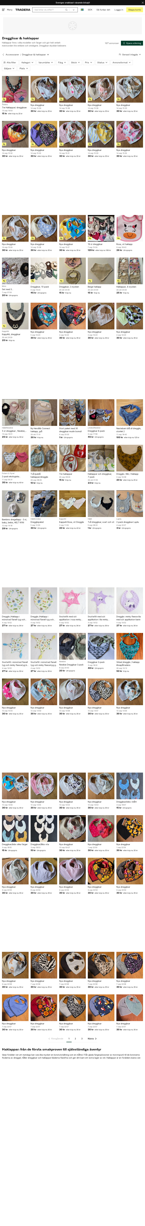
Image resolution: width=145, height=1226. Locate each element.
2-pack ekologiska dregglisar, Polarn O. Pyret (14, 476)
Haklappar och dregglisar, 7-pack (100, 475)
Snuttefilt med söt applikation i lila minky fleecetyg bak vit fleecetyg (101, 618)
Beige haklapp (94, 287)
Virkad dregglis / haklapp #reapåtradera (128, 663)
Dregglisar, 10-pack (40, 287)
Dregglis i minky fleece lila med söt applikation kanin (128, 618)
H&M (90, 519)
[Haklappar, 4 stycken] (129, 271)
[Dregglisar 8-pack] (101, 412)
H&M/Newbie (7, 428)
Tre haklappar (65, 474)
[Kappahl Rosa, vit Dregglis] (72, 503)
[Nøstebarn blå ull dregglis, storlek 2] (129, 412)
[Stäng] (142, 2)
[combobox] (51, 9)
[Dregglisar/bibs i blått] (129, 786)
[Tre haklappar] (72, 458)
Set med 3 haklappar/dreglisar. (11, 289)
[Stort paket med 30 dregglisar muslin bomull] (72, 412)
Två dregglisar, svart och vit (101, 522)
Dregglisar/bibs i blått (126, 802)
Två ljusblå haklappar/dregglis (39, 475)
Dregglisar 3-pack (96, 662)
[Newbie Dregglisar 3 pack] (72, 646)
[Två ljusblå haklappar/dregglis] (44, 458)
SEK (90, 10)
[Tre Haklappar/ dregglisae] (15, 89)
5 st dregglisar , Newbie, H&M (13, 431)
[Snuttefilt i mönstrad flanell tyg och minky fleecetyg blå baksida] (15, 646)
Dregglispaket (37, 522)
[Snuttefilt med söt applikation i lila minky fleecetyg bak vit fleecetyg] (101, 600)
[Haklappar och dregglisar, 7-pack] (101, 458)
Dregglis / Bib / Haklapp (127, 474)
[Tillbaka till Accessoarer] (3, 55)
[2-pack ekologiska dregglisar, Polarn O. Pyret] (15, 458)
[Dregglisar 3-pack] (101, 646)
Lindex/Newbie (94, 428)
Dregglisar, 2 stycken (69, 287)
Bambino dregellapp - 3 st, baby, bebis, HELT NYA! (14, 521)
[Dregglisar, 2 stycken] (72, 271)
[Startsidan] (22, 9)
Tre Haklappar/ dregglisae (14, 107)
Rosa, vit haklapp (124, 244)
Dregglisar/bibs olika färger (15, 844)
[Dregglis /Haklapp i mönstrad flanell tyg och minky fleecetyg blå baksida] (15, 600)
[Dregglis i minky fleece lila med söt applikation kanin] (129, 600)
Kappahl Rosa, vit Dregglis (71, 522)
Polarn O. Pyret (8, 473)
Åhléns (5, 105)
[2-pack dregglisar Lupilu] (129, 503)
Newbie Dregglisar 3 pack (71, 664)
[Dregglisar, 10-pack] (44, 271)
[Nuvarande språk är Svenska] (82, 9)
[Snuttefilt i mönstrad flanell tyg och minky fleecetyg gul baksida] (44, 646)
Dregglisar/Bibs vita (40, 844)
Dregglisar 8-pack (96, 431)
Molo (4, 286)
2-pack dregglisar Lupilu (127, 522)
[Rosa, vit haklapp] (129, 228)
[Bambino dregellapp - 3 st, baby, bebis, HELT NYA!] (15, 503)
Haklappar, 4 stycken (126, 287)
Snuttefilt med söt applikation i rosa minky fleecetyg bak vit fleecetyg (72, 618)
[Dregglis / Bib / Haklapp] (129, 458)
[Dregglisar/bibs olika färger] (15, 828)
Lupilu (118, 519)
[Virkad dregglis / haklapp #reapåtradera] (129, 646)
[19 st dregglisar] (101, 228)
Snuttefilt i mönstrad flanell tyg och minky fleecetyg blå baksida (15, 664)
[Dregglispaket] (44, 503)
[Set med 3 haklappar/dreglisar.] (15, 271)
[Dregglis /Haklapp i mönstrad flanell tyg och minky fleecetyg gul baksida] (44, 600)
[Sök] (66, 9)
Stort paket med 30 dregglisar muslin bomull (70, 430)
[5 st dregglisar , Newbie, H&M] (15, 412)
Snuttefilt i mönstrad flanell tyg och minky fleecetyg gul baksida (44, 664)
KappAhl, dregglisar (11, 334)
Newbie (62, 662)
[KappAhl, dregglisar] (15, 316)
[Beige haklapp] (101, 271)
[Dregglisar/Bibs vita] (44, 828)
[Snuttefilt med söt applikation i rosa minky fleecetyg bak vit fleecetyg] (72, 600)
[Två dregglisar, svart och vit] (101, 503)
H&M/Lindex (36, 519)
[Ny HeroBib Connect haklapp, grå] (44, 412)
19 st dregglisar (95, 244)
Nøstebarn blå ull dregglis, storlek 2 (128, 430)
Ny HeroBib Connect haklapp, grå (40, 430)
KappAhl (5, 331)
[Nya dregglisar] (44, 89)
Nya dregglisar (37, 105)
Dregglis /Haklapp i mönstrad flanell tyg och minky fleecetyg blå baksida (15, 618)
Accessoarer (12, 54)
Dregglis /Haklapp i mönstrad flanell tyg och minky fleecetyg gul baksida (44, 618)
